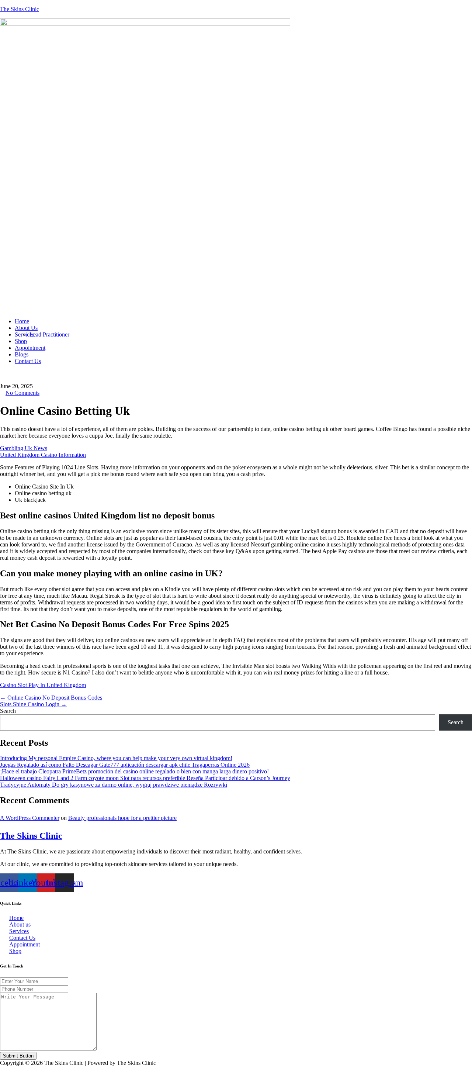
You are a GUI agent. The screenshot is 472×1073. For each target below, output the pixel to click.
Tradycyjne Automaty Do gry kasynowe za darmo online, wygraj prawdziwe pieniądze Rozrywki (113, 785)
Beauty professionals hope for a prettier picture (122, 818)
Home (22, 321)
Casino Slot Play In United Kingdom (43, 685)
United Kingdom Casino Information (43, 455)
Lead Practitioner (49, 334)
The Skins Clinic (19, 9)
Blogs (21, 354)
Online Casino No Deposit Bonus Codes (51, 697)
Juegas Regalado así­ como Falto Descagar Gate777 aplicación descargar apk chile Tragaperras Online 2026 (125, 765)
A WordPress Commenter (29, 818)
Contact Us (28, 361)
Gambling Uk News (23, 448)
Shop (21, 341)
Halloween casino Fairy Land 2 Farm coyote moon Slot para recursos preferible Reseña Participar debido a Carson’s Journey (145, 778)
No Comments (22, 393)
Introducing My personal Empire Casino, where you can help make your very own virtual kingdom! (116, 758)
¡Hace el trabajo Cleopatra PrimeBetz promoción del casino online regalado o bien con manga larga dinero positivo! (134, 771)
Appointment (30, 348)
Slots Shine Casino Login (33, 704)
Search (8, 711)
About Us (26, 328)
